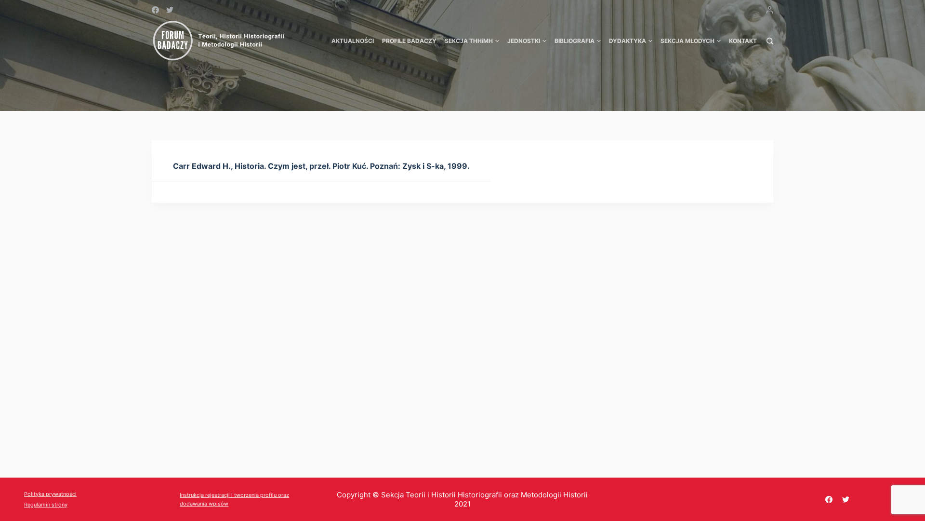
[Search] (769, 41)
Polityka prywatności (50, 494)
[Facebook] (155, 10)
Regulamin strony (45, 504)
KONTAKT (743, 40)
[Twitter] (169, 10)
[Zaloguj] (769, 10)
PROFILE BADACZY (409, 40)
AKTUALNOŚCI (352, 40)
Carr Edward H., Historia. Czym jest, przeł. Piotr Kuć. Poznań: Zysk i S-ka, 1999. (321, 166)
